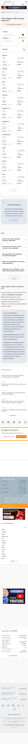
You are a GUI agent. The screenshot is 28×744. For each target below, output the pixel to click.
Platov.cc (4, 161)
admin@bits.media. (15, 722)
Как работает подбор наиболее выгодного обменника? (11, 239)
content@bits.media (23, 694)
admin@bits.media (23, 688)
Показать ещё (14, 190)
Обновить (13, 561)
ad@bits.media (24, 699)
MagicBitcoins (5, 121)
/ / (9, 64)
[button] (23, 35)
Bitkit (3, 174)
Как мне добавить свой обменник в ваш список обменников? (12, 254)
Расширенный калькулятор (8, 505)
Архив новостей (14, 727)
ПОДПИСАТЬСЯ (21, 436)
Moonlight (4, 68)
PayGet (4, 147)
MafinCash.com (6, 108)
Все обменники (14, 220)
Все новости (12, 415)
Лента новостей (6, 369)
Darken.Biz (5, 95)
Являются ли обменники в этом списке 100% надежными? (13, 262)
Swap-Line (4, 55)
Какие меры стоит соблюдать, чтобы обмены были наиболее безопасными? (13, 269)
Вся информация (13, 655)
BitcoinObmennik (6, 134)
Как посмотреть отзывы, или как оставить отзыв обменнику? (11, 247)
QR (22, 725)
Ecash (3, 81)
